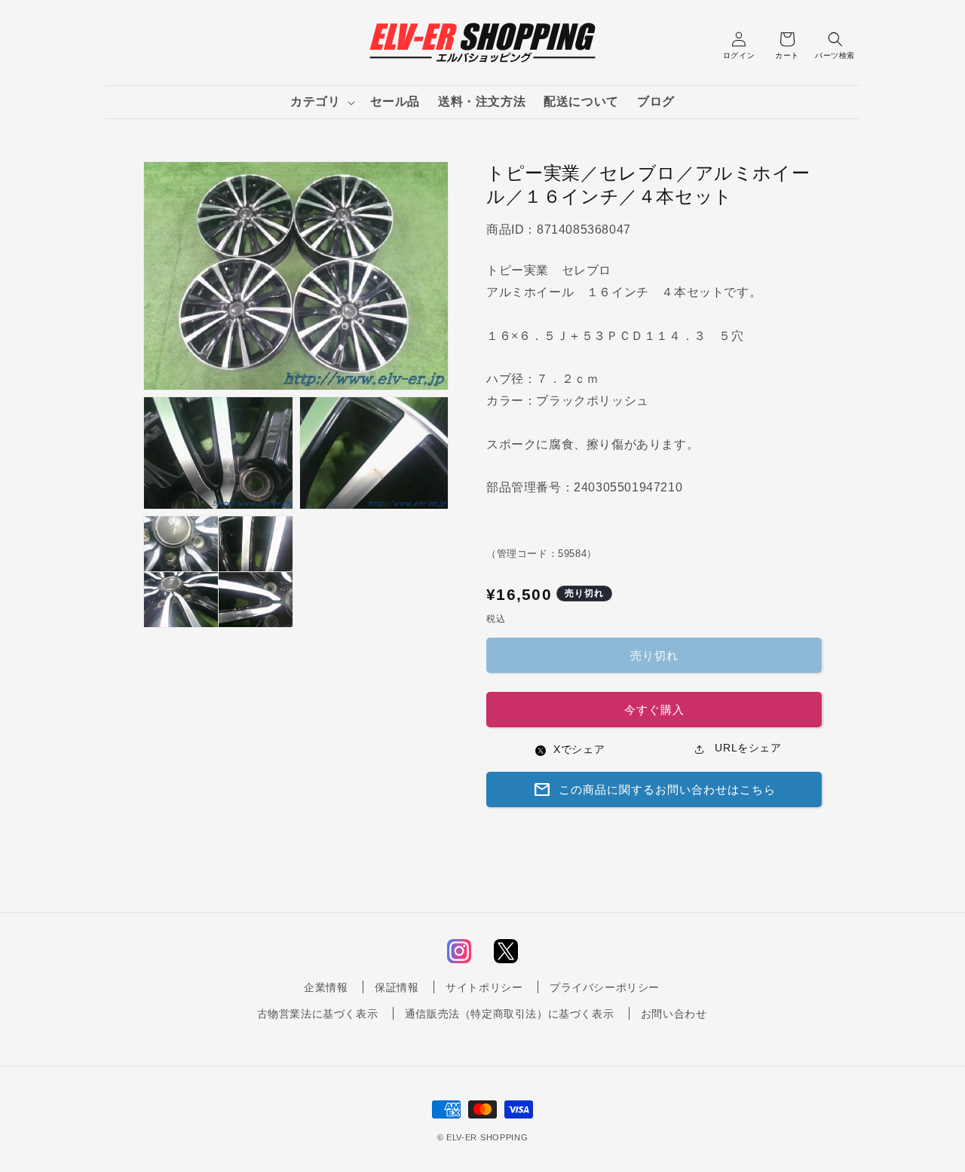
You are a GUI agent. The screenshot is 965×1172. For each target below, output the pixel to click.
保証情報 (396, 987)
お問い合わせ (674, 1014)
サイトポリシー (484, 987)
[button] (320, 102)
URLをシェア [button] (747, 748)
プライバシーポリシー (605, 987)
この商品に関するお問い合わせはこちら (654, 789)
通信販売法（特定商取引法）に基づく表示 (509, 1014)
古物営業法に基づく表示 (317, 1014)
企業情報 (326, 987)
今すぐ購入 (654, 709)
